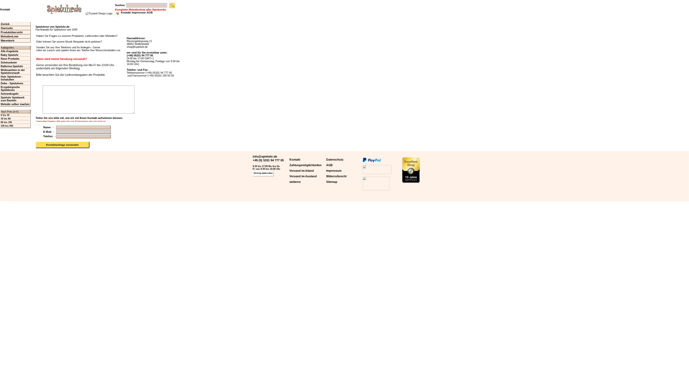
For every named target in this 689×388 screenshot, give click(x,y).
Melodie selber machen (15, 104)
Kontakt (294, 159)
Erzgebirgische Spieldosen (10, 88)
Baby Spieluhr (9, 55)
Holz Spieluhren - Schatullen (11, 78)
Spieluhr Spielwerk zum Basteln (12, 99)
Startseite (7, 28)
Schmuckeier (9, 62)
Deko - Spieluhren (12, 83)
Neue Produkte (10, 58)
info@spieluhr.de (265, 156)
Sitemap (331, 181)
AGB (329, 165)
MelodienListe (9, 36)
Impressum (333, 170)
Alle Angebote (9, 51)
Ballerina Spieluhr (12, 66)
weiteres (295, 181)
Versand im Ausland (303, 176)
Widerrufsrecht (336, 176)
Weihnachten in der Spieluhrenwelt (13, 71)
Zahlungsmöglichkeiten (305, 165)
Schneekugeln (9, 93)
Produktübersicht (12, 32)
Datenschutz (334, 159)
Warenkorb (7, 40)
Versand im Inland (301, 170)
